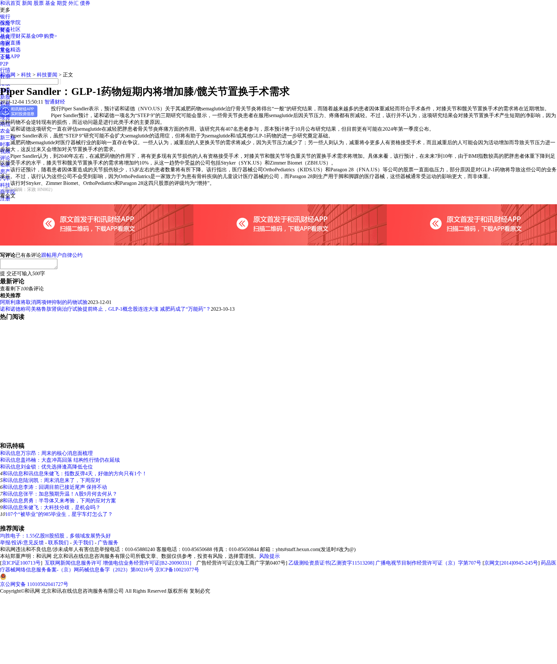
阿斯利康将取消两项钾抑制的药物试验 (44, 302)
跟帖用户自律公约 (62, 255)
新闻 (27, 3)
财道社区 (10, 29)
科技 (5, 185)
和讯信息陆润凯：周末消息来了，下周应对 (52, 480)
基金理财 (10, 36)
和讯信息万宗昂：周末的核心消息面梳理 (46, 453)
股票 (39, 3)
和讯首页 (10, 3)
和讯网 (7, 74)
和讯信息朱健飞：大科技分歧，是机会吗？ (52, 507)
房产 (5, 171)
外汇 (73, 3)
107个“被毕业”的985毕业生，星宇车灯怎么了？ (59, 514)
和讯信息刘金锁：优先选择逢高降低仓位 (46, 466)
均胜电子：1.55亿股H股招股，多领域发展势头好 (55, 535)
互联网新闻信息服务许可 (73, 563)
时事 (5, 144)
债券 (85, 3)
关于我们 (83, 542)
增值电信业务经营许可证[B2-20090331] (147, 563)
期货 (62, 3)
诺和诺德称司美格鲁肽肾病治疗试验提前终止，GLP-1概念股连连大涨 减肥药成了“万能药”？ (105, 309)
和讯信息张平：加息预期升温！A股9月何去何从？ (60, 494)
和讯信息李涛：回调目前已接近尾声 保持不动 (55, 487)
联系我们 (58, 542)
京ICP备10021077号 (177, 569)
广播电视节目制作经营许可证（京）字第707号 (428, 563)
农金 (5, 131)
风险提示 (269, 556)
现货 (5, 117)
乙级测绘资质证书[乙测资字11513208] (331, 563)
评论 (5, 158)
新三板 (7, 137)
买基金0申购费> (39, 36)
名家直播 (10, 42)
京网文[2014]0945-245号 (511, 563)
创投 (5, 110)
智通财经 (54, 102)
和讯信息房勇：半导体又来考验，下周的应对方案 (59, 500)
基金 (50, 3)
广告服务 (108, 542)
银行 (5, 16)
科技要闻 (47, 74)
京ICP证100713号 (21, 563)
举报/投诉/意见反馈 (22, 542)
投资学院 (10, 22)
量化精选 (10, 49)
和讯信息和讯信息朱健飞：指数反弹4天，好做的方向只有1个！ (75, 473)
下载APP (10, 56)
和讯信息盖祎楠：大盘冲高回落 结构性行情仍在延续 (60, 460)
